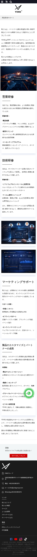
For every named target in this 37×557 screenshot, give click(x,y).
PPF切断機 (5, 530)
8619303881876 (17, 492)
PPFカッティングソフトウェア (11, 527)
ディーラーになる (7, 518)
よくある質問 (6, 511)
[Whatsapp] (29, 393)
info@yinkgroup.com (16, 487)
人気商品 (9, 546)
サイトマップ (17, 546)
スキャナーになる (7, 515)
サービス (4, 508)
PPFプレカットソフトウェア (16, 548)
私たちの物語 (6, 505)
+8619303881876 (14, 483)
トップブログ (26, 546)
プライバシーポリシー (18, 554)
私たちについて (6, 502)
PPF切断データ (26, 550)
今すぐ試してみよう (18, 456)
